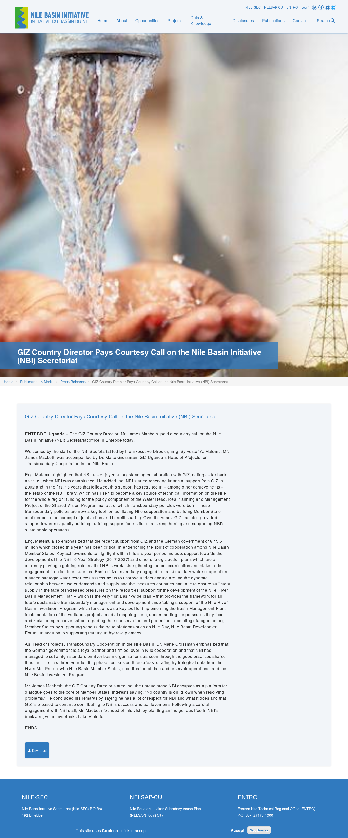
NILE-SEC (253, 7)
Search (323, 20)
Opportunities (147, 20)
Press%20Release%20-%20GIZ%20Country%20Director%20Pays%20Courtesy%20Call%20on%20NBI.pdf (37, 750)
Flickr (333, 7)
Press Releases (73, 381)
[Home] (52, 18)
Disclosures (243, 20)
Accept (237, 830)
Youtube (327, 7)
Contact (300, 20)
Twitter (314, 7)
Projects (175, 20)
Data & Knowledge (201, 20)
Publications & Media (37, 381)
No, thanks (259, 830)
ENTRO (292, 7)
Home (102, 20)
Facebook (321, 7)
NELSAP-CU (273, 7)
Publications (273, 20)
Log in (305, 7)
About (121, 20)
